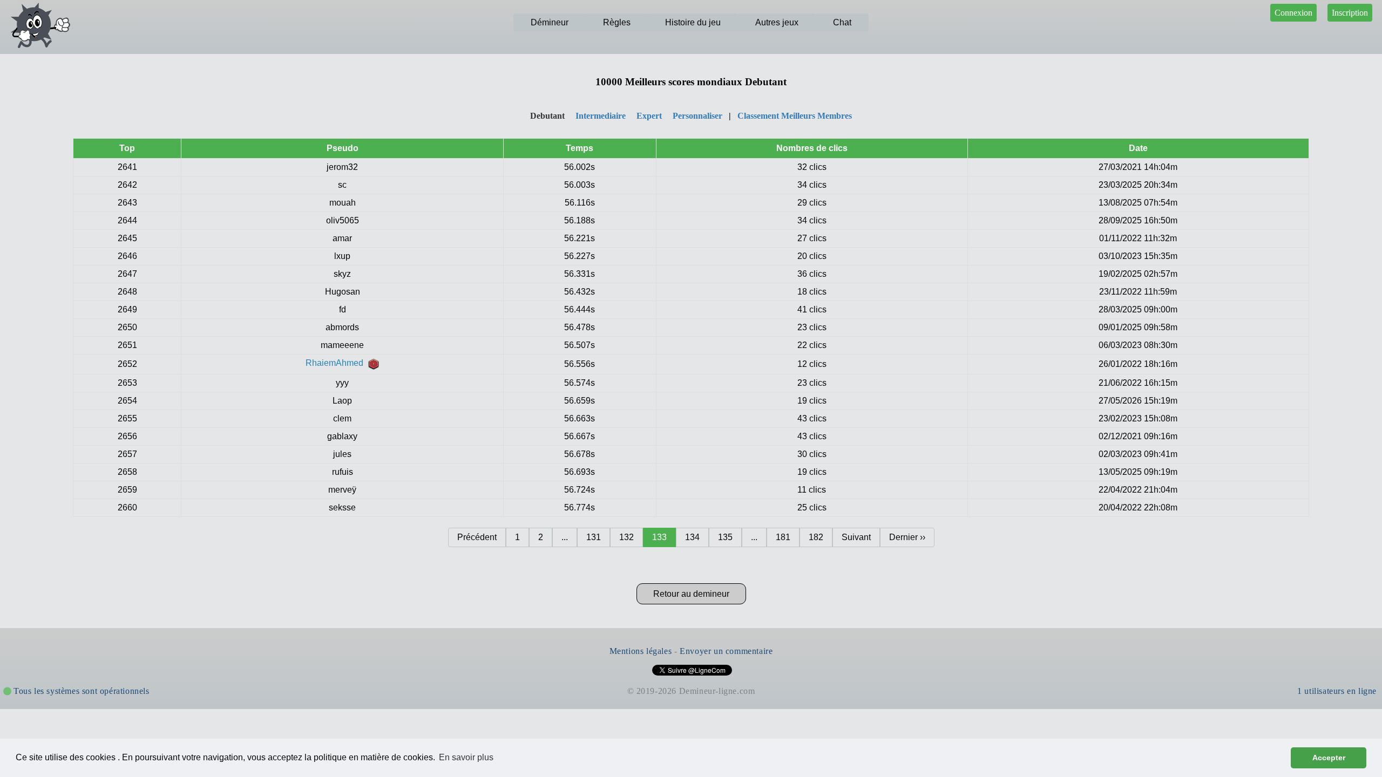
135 (725, 537)
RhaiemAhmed (337, 362)
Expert (649, 115)
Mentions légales (640, 651)
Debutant (547, 115)
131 (593, 537)
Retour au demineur (691, 593)
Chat (842, 22)
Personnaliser (697, 115)
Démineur (549, 22)
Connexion (1293, 12)
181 (783, 537)
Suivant (856, 537)
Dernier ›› (907, 537)
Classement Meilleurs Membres (794, 115)
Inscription (1350, 12)
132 (626, 537)
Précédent (477, 537)
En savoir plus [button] (466, 757)
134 (692, 537)
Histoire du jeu (693, 22)
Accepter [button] (1328, 757)
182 (816, 537)
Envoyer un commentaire (726, 651)
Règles (617, 22)
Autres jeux (776, 22)
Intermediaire (600, 115)
